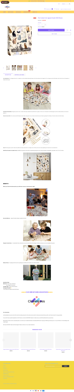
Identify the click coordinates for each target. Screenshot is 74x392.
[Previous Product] (3, 340)
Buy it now (54, 33)
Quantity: (39, 22)
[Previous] (4, 68)
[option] (19, 40)
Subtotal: (39, 26)
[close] (70, 1)
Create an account (67, 9)
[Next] (35, 68)
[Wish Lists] (67, 30)
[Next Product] (71, 340)
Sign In (62, 9)
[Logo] (7, 7)
